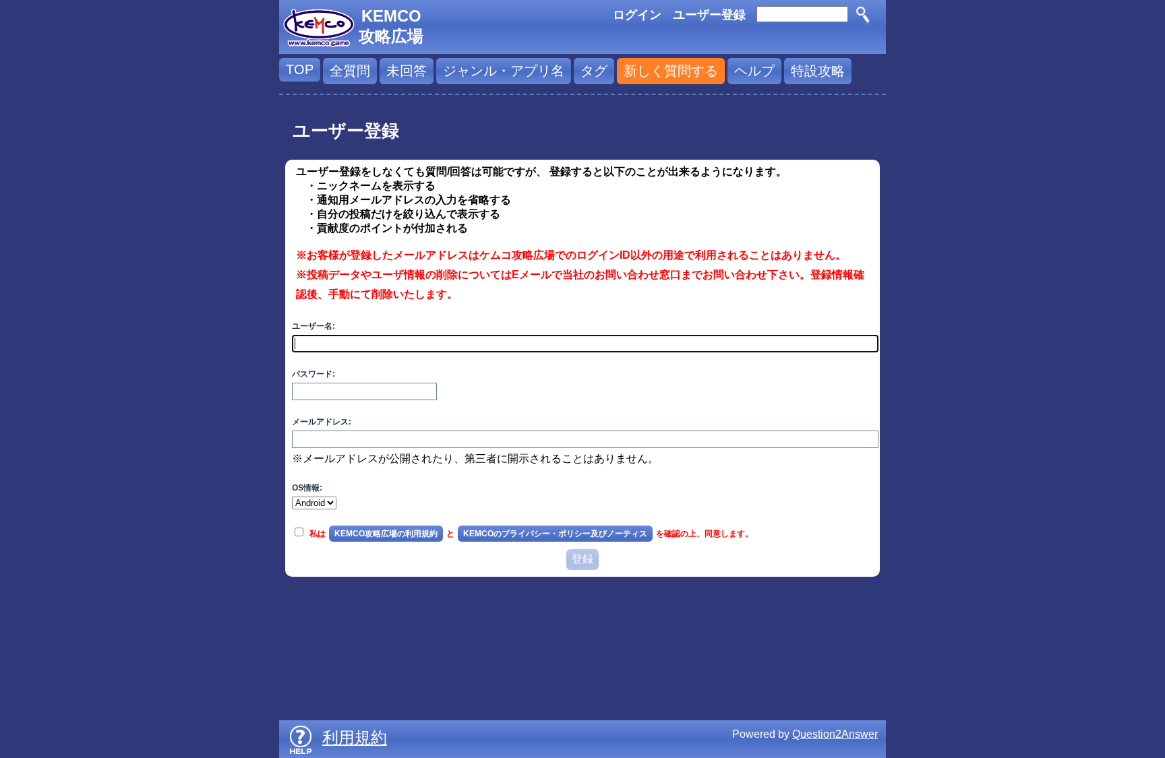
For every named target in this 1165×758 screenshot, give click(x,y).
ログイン (637, 15)
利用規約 (354, 737)
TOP (299, 69)
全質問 (350, 70)
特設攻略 (818, 70)
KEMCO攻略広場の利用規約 (386, 533)
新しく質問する (671, 70)
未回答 (406, 70)
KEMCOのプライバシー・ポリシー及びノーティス (555, 533)
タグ (593, 70)
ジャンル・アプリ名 (503, 70)
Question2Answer (835, 734)
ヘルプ (754, 70)
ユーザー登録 (709, 15)
